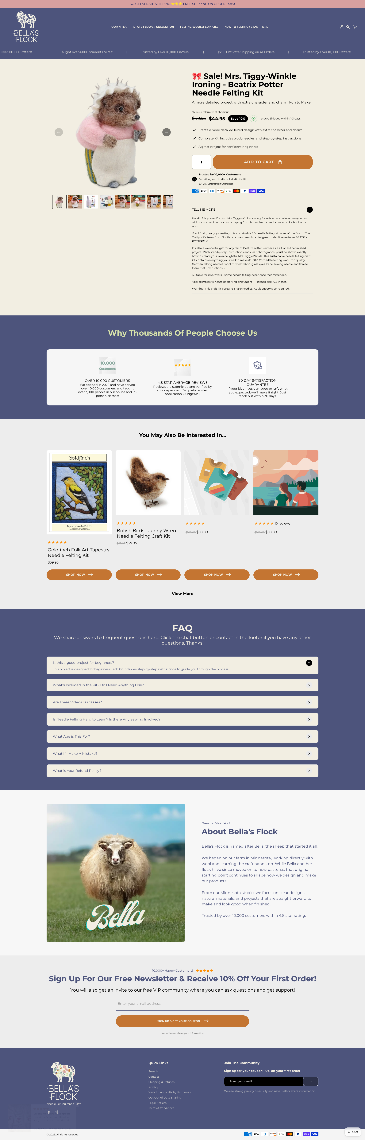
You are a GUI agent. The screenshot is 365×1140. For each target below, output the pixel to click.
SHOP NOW (75, 574)
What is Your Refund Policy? (77, 771)
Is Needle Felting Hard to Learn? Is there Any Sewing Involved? (106, 719)
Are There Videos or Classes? (77, 702)
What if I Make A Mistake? (75, 754)
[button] (59, 202)
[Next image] (166, 132)
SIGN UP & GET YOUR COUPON (178, 1021)
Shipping (197, 112)
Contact (153, 1076)
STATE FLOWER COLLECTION (153, 27)
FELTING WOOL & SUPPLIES (199, 27)
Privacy (153, 1087)
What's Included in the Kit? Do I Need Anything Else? (98, 685)
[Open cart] (355, 27)
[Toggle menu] (8, 27)
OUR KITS (118, 27)
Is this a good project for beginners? (83, 663)
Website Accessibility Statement (169, 1092)
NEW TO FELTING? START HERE (246, 27)
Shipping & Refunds (161, 1082)
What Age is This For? (71, 736)
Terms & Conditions (161, 1108)
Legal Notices (157, 1103)
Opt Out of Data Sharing (164, 1097)
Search (153, 1071)
